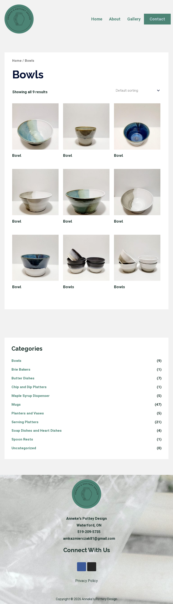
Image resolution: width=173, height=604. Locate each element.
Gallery (134, 19)
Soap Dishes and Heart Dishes (36, 431)
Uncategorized (23, 448)
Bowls (16, 361)
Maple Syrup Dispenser (30, 396)
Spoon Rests (22, 439)
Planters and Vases (27, 413)
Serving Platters (25, 422)
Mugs (16, 405)
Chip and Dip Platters (29, 387)
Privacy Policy (86, 581)
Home (96, 19)
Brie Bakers (20, 369)
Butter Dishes (22, 378)
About (115, 19)
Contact (157, 19)
